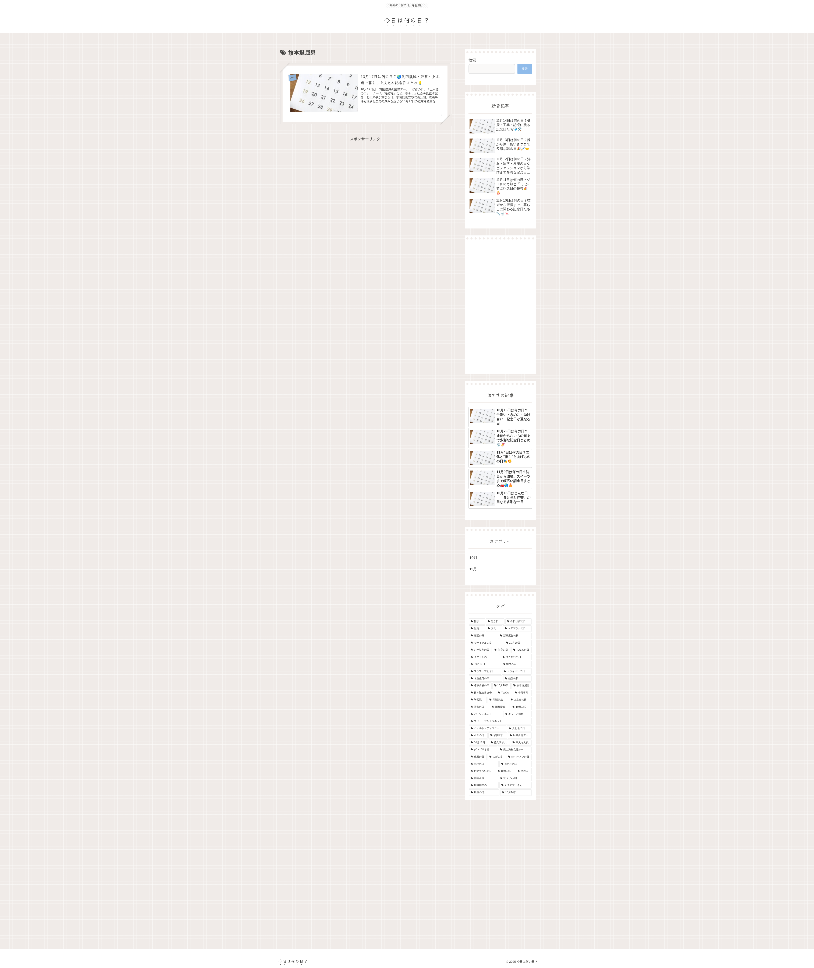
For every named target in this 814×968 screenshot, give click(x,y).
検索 (472, 60)
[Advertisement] (500, 306)
